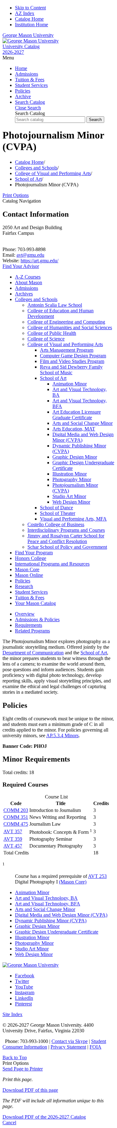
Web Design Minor (71, 502)
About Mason (28, 282)
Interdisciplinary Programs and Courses (66, 530)
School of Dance (56, 507)
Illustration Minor (69, 473)
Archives (24, 293)
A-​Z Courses (28, 276)
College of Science (46, 338)
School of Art (28, 179)
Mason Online (29, 575)
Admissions (26, 74)
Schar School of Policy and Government (67, 547)
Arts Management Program (66, 350)
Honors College (30, 558)
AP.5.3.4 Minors (62, 735)
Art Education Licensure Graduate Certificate (76, 414)
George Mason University (28, 35)
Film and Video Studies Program (72, 361)
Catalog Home (29, 19)
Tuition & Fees (29, 79)
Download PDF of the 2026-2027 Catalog (44, 1117)
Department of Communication (33, 652)
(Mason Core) (72, 881)
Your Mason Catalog (35, 603)
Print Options (15, 195)
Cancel (9, 1122)
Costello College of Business (55, 524)
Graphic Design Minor (74, 457)
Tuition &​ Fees (29, 597)
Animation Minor (69, 383)
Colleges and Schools (36, 167)
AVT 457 (12, 846)
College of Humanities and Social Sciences (69, 327)
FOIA (95, 1047)
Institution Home (31, 24)
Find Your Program (34, 552)
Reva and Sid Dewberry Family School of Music (71, 369)
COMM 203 (15, 810)
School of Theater (57, 513)
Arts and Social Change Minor (82, 423)
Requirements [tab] (28, 625)
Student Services (31, 85)
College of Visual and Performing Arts (53, 173)
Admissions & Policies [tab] (37, 619)
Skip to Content (30, 7)
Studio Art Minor (69, 496)
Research (24, 586)
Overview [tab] (25, 614)
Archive (23, 96)
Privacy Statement (68, 1047)
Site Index (12, 1014)
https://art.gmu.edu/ (39, 260)
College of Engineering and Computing (66, 322)
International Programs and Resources (52, 564)
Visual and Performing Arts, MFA (73, 518)
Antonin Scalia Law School (54, 305)
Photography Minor (71, 479)
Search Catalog (30, 113)
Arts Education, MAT (73, 428)
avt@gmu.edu (30, 255)
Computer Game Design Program (73, 355)
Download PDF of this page (30, 1090)
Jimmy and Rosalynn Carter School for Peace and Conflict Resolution (65, 538)
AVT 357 (12, 831)
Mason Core (27, 569)
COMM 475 (15, 824)
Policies (22, 90)
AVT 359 (12, 839)
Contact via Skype (69, 1041)
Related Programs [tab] (32, 630)
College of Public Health (51, 333)
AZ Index (24, 13)
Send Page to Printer (22, 1068)
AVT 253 (97, 876)
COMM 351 (15, 817)
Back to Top (14, 1057)
